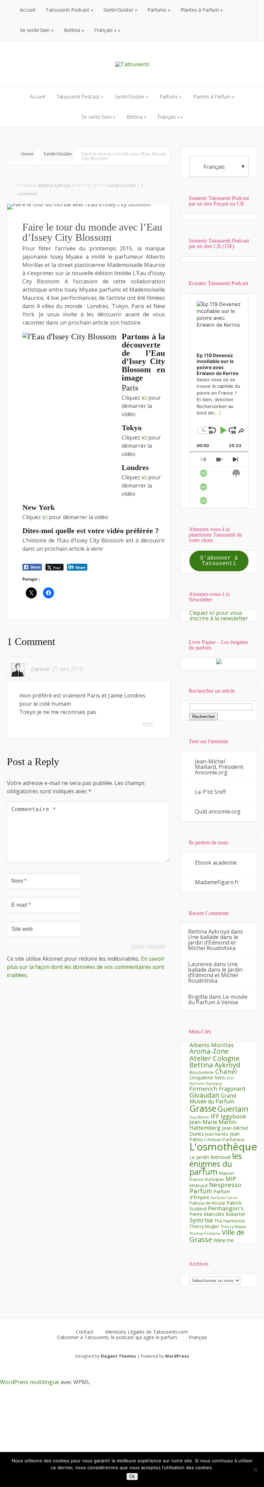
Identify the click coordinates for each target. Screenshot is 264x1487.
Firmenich (203, 1088)
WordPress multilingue (29, 1382)
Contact (85, 1332)
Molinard (198, 1185)
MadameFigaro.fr (217, 882)
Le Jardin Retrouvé (210, 1157)
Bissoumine (201, 1072)
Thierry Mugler (204, 1226)
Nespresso (225, 1184)
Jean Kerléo (217, 1134)
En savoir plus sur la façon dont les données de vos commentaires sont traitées (86, 967)
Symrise (201, 1220)
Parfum (200, 1190)
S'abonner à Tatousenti (219, 561)
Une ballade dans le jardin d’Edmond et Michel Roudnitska (213, 942)
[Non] (255, 1469)
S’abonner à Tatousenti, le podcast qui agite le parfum (117, 1337)
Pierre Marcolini (206, 1214)
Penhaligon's (226, 1208)
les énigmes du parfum (215, 1163)
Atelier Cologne (214, 1058)
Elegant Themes (118, 1356)
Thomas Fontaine (204, 1233)
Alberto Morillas (211, 1045)
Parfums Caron (224, 1197)
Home (27, 154)
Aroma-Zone (209, 1051)
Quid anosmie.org (218, 811)
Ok (132, 1476)
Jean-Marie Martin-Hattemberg (213, 1125)
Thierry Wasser (234, 1226)
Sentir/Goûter (58, 154)
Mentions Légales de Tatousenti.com (146, 1332)
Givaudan (204, 1095)
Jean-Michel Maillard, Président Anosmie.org (219, 767)
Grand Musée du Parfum (212, 1098)
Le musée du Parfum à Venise (218, 999)
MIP (231, 1179)
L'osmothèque (223, 1147)
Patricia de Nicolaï (207, 1203)
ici (145, 397)
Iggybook (233, 1116)
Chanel (226, 1071)
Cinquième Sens (207, 1077)
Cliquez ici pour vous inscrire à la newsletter (218, 615)
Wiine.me (223, 1240)
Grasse (202, 1108)
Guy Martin (199, 1117)
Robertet (235, 1214)
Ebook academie (216, 862)
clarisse (40, 669)
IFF (215, 1116)
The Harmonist (229, 1221)
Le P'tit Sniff (210, 792)
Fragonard (232, 1088)
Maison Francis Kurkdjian (211, 1176)
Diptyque (214, 1083)
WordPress (177, 1356)
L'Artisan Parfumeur (224, 1139)
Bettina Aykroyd (54, 185)
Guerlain (233, 1108)
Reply (148, 724)
